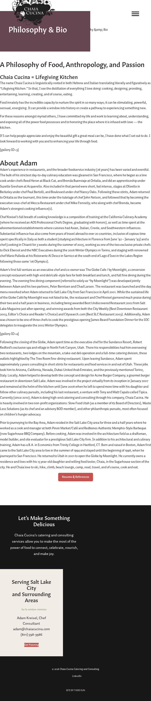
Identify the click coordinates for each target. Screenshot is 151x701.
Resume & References (75, 477)
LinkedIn (76, 676)
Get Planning (31, 645)
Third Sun (79, 690)
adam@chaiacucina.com (31, 629)
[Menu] (135, 13)
